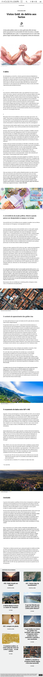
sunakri (3, 209)
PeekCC (10, 491)
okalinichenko (4, 65)
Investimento (21, 5)
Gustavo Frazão (15, 310)
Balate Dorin (12, 403)
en (40, 2)
